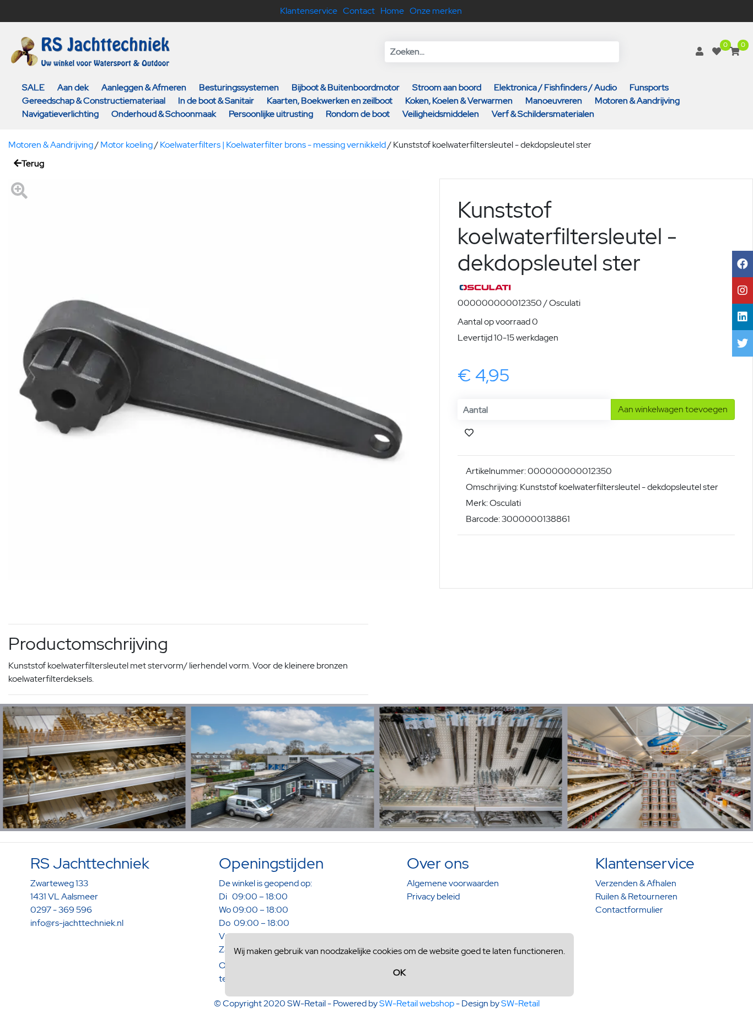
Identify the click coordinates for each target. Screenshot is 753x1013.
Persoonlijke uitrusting (271, 114)
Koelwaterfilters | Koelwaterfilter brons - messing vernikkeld (273, 144)
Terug (32, 163)
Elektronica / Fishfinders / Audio (555, 87)
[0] (716, 51)
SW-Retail (520, 1003)
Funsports (649, 87)
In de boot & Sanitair (216, 100)
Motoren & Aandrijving (637, 100)
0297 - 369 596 (61, 909)
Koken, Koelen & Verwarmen (459, 100)
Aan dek (73, 87)
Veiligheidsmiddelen (440, 114)
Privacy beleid (433, 896)
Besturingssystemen (239, 87)
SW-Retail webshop (416, 1003)
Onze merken (436, 11)
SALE (33, 87)
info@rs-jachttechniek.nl (76, 923)
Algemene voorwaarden (453, 883)
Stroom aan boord (446, 87)
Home (392, 11)
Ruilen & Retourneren (636, 896)
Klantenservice (308, 11)
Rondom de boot (358, 114)
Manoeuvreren (553, 100)
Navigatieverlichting (60, 114)
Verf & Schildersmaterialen (543, 114)
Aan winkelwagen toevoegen (673, 409)
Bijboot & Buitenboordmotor (346, 87)
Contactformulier (629, 909)
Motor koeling (126, 144)
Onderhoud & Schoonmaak (163, 114)
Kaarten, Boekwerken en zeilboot (329, 100)
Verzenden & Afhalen (635, 883)
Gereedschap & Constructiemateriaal (93, 100)
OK (399, 972)
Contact (359, 11)
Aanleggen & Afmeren (143, 87)
